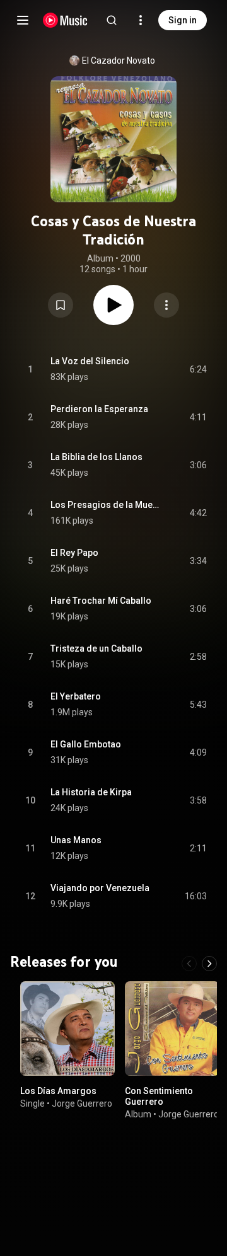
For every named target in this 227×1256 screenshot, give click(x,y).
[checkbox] (198, 369)
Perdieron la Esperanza (99, 409)
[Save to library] (60, 305)
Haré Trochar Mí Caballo (100, 601)
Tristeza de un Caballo (96, 648)
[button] (60, 305)
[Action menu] (166, 305)
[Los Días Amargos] (67, 1028)
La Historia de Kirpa (91, 792)
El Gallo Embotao (85, 744)
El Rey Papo (74, 553)
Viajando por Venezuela (99, 888)
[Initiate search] (112, 20)
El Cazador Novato (118, 60)
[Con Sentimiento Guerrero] (172, 1028)
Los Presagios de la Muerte (105, 505)
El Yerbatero (75, 696)
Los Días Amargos (58, 1091)
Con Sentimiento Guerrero (159, 1096)
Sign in (182, 20)
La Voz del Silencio (89, 361)
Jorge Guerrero (82, 1103)
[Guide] (22, 20)
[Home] (65, 20)
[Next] (209, 963)
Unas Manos (76, 840)
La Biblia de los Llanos (96, 457)
